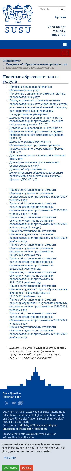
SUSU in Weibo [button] (20, 403)
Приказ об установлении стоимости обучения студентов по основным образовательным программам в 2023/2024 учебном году (32, 250)
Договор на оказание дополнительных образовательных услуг (34, 164)
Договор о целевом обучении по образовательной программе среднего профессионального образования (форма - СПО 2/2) (37, 147)
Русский (60, 17)
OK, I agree (10, 467)
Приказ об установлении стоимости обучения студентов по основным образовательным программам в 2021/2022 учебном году (32, 277)
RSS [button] (6, 403)
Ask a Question (12, 393)
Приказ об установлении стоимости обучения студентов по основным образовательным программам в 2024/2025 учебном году (38, 236)
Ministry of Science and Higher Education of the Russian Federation (30, 427)
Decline (26, 467)
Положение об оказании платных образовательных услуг (30, 88)
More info (10, 457)
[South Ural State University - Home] (18, 18)
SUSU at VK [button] (13, 403)
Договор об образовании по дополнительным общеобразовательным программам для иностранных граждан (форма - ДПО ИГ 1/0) (36, 174)
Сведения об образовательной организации (36, 64)
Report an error (12, 396)
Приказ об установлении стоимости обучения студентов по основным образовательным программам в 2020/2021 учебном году (38, 318)
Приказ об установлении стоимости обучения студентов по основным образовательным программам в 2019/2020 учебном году (38, 332)
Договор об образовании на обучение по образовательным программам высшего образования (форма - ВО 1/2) (36, 121)
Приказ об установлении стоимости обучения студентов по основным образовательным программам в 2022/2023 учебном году (32, 263)
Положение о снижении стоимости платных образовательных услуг (37, 95)
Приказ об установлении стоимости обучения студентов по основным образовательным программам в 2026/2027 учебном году (38, 195)
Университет (12, 60)
